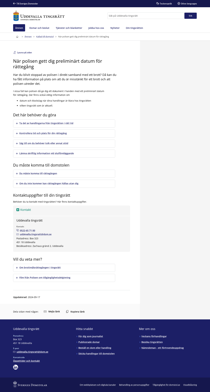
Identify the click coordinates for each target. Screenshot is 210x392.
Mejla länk (54, 311)
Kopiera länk (78, 311)
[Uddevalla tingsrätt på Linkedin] (15, 367)
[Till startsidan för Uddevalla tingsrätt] (38, 15)
